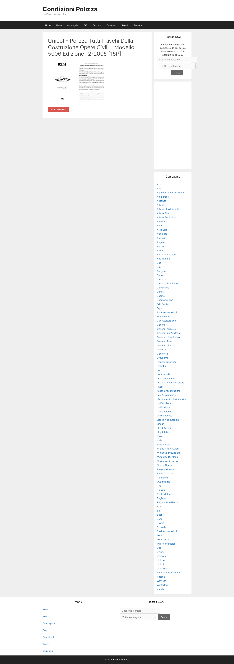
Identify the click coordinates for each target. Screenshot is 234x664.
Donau (160, 291)
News (59, 25)
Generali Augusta (166, 329)
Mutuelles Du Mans (167, 457)
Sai (158, 510)
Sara (159, 519)
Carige (160, 275)
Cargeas (161, 271)
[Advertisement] (173, 124)
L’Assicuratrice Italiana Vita (171, 399)
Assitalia (161, 238)
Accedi (125, 25)
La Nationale (164, 411)
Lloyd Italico (163, 432)
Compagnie (72, 25)
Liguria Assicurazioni (168, 419)
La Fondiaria (163, 407)
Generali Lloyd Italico (168, 337)
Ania (159, 225)
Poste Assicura (165, 473)
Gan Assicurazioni (166, 320)
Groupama (162, 357)
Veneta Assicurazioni (168, 572)
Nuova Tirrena (164, 465)
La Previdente (164, 415)
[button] (101, 25)
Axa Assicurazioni (166, 254)
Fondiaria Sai (164, 316)
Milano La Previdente (168, 453)
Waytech (161, 580)
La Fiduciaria (164, 403)
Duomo (161, 296)
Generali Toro (164, 341)
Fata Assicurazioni (167, 312)
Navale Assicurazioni (168, 461)
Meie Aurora (163, 444)
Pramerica (162, 477)
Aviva (160, 250)
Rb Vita (161, 490)
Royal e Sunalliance (167, 502)
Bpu (159, 267)
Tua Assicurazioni (166, 543)
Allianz (160, 205)
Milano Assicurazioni (168, 448)
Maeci (160, 436)
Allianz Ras (163, 213)
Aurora (160, 246)
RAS (159, 486)
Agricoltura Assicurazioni (170, 192)
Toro (159, 535)
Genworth (162, 353)
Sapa (159, 514)
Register (161, 498)
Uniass (160, 552)
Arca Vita (162, 229)
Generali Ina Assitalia (168, 333)
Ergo (159, 308)
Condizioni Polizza (70, 9)
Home (48, 25)
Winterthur (162, 585)
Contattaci (111, 25)
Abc (159, 184)
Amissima (162, 221)
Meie (159, 440)
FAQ (85, 25)
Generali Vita (164, 345)
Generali (161, 324)
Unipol (160, 564)
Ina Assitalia (163, 374)
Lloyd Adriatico (165, 428)
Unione (161, 560)
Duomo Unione (165, 300)
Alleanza (161, 200)
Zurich (160, 589)
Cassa (96, 25)
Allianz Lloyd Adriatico (169, 209)
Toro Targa (163, 539)
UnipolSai (162, 568)
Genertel (161, 349)
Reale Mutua (164, 494)
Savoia (160, 523)
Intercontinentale (166, 378)
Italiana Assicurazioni (168, 390)
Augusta (161, 242)
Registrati (138, 25)
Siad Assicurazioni (167, 531)
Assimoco (162, 234)
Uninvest (162, 556)
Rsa (159, 506)
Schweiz (161, 527)
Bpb (159, 263)
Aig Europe (163, 196)
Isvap (160, 386)
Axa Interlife (163, 258)
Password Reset (166, 469)
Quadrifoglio (163, 481)
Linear (160, 424)
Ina (158, 370)
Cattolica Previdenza (168, 283)
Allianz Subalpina (166, 217)
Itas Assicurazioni (166, 395)
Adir (159, 188)
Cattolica (162, 279)
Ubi (159, 547)
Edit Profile (163, 304)
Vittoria (161, 576)
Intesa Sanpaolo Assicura (170, 382)
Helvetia (161, 366)
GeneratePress (122, 659)
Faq (45, 630)
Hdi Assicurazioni (166, 362)
